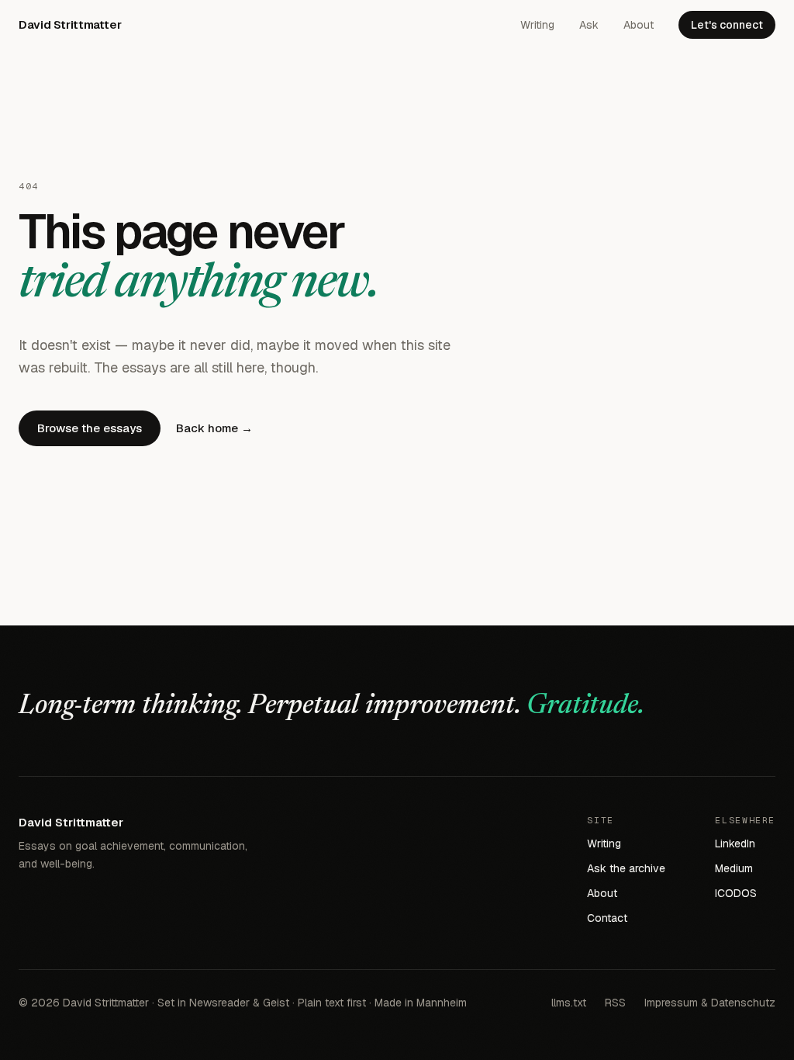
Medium (734, 868)
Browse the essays (89, 428)
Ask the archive (626, 868)
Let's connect (727, 25)
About (638, 25)
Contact (607, 918)
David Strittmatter (70, 24)
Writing (537, 25)
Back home (214, 428)
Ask (589, 25)
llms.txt (568, 1003)
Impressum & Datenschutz (709, 1003)
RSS (615, 1003)
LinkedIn (735, 843)
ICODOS (736, 893)
